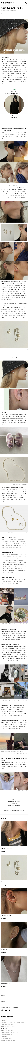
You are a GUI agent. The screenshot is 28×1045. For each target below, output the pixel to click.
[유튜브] (6, 1010)
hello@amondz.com (8, 1034)
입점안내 (3, 1001)
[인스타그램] (2, 1010)
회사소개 (3, 996)
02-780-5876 (10, 1030)
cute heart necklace (5, 983)
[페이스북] (10, 1010)
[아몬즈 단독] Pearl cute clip (6, 882)
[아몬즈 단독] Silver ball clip (6, 915)
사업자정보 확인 (4, 1028)
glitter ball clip (4, 949)
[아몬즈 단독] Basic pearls (6, 848)
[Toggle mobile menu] (26, 3)
